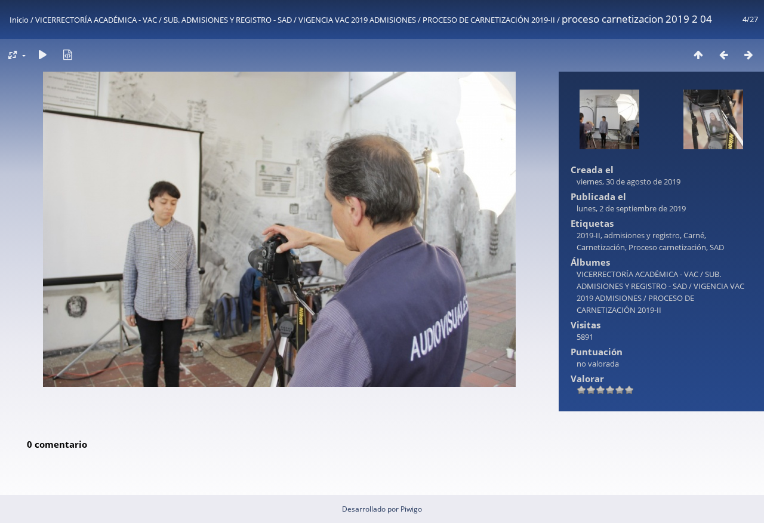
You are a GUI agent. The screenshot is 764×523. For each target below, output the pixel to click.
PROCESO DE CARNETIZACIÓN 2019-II (489, 19)
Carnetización (601, 247)
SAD (717, 247)
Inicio (19, 19)
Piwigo (411, 509)
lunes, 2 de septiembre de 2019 (631, 208)
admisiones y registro (642, 235)
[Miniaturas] (698, 54)
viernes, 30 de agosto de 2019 (628, 181)
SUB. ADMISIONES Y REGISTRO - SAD (228, 19)
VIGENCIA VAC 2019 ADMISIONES (357, 19)
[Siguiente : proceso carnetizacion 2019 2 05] (748, 54)
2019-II (588, 235)
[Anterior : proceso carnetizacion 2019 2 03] (723, 54)
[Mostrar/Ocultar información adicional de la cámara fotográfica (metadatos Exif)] (67, 54)
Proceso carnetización (667, 247)
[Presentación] (42, 54)
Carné (693, 235)
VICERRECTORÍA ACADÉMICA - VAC (96, 19)
